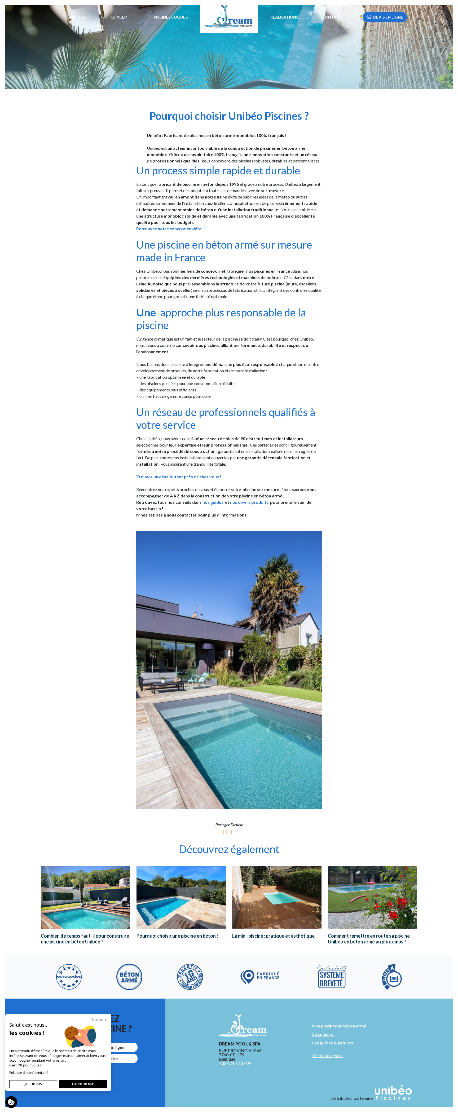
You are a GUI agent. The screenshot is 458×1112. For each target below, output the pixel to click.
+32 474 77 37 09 (235, 1063)
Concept (120, 17)
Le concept (323, 1034)
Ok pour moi (83, 1084)
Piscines (77, 17)
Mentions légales (327, 1055)
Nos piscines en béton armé (339, 1025)
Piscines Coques (171, 17)
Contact (332, 17)
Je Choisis (33, 1084)
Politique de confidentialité (28, 1072)
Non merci (99, 1019)
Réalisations (284, 17)
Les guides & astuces (332, 1042)
